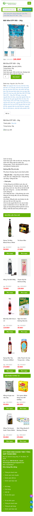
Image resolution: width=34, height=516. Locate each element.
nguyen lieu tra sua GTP (10, 104)
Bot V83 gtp (16, 95)
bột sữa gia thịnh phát (12, 91)
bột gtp (13, 87)
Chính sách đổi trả (10, 478)
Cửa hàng (8, 489)
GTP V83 (16, 100)
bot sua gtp (23, 91)
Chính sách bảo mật (11, 481)
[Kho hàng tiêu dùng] (9, 3)
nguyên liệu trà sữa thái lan (16, 106)
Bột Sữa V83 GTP (22, 93)
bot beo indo (25, 85)
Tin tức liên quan (10, 495)
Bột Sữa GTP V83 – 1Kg (14, 15)
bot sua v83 (12, 93)
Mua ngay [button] (10, 253)
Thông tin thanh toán (11, 472)
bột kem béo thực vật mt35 (16, 89)
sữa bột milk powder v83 (22, 108)
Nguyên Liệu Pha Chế (16, 83)
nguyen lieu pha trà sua (23, 102)
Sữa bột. (14, 123)
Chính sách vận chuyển (12, 475)
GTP (12, 100)
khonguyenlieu (24, 100)
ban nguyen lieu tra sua (13, 85)
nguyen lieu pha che (9, 102)
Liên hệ (7, 492)
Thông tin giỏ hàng (10, 506)
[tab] (7, 113)
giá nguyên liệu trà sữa (19, 99)
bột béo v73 (6, 87)
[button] (27, 26)
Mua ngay (16, 77)
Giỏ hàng (7, 486)
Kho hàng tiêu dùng (10, 13)
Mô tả (7, 113)
